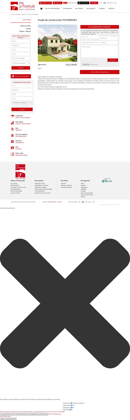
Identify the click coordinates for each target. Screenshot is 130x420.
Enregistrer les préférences (38, 414)
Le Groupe (14, 183)
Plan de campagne (87, 193)
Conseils (102, 8)
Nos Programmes (66, 187)
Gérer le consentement (8, 418)
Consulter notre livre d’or (18, 187)
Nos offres (79, 8)
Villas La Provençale (23, 6)
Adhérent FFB (107, 178)
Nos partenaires (16, 189)
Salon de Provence (87, 195)
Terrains (28, 28)
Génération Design (40, 187)
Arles (82, 183)
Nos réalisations (40, 191)
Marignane (84, 187)
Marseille (83, 189)
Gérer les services (17, 412)
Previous (39, 42)
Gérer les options (5, 412)
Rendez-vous (46, 3)
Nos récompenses (16, 191)
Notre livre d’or (72, 3)
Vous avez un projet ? (22, 76)
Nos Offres (27, 20)
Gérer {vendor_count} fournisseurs (34, 412)
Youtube (104, 3)
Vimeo (108, 3)
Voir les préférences (21, 414)
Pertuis (83, 197)
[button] (65, 303)
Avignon (83, 185)
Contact (111, 8)
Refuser (11, 414)
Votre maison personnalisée (43, 189)
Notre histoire (15, 185)
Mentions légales (52, 201)
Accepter (4, 414)
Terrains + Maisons (25, 31)
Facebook (101, 3)
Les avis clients (15, 193)
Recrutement (84, 3)
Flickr (112, 3)
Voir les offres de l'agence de (99, 72)
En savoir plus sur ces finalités (55, 412)
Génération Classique (41, 185)
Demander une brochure (42, 193)
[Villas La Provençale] (20, 172)
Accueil (44, 201)
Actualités (94, 3)
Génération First (40, 183)
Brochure (58, 3)
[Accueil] (41, 8)
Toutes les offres (25, 26)
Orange (83, 191)
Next (75, 42)
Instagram (115, 3)
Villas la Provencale (52, 8)
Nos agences (91, 8)
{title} (1, 416)
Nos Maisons (67, 8)
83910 (39, 68)
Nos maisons (39, 181)
